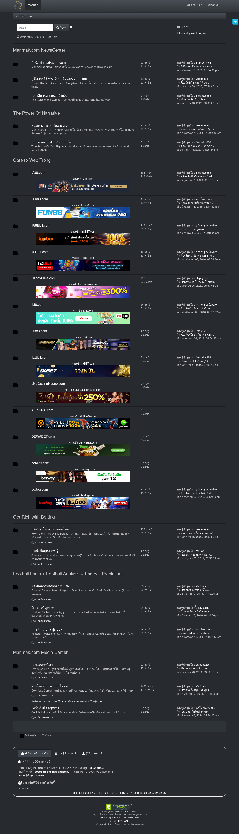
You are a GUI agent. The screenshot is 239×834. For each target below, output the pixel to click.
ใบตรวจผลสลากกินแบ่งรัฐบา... (198, 129)
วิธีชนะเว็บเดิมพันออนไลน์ (50, 529)
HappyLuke (202, 278)
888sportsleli (203, 62)
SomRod (48, 542)
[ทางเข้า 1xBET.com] (83, 370)
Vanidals (201, 586)
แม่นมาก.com (130, 811)
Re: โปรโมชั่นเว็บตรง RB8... (197, 334)
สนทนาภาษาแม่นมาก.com (50, 125)
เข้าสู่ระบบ (214, 5)
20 (141, 792)
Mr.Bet (41, 542)
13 (115, 792)
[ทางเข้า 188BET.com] (83, 238)
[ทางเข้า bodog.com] (83, 502)
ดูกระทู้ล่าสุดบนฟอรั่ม (31, 775)
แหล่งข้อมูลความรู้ (44, 550)
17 (130, 792)
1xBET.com (39, 357)
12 (112, 792)
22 (149, 792)
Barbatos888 (203, 95)
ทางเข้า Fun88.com (83, 205)
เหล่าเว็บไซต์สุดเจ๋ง (45, 707)
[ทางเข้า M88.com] (83, 186)
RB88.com (39, 330)
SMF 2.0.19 (104, 817)
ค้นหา (62, 27)
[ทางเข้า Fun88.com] (83, 212)
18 (134, 792)
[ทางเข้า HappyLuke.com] (83, 291)
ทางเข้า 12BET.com (83, 258)
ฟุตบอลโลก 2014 (53, 701)
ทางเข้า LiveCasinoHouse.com (83, 390)
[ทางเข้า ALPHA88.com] (83, 423)
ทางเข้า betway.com (83, 469)
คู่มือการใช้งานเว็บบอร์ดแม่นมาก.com (59, 78)
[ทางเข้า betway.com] (83, 476)
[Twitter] (235, 22)
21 (145, 792)
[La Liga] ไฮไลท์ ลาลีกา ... (196, 711)
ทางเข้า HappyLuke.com (83, 284)
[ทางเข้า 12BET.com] (83, 265)
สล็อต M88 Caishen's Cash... (198, 176)
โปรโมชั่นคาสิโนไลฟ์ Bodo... (198, 493)
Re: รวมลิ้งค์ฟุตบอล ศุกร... (196, 690)
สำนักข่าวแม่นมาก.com (48, 62)
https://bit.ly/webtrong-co (191, 33)
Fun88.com (39, 198)
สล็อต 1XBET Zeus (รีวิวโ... (197, 361)
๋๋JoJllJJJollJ (202, 608)
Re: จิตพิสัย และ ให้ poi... (195, 82)
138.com (37, 304)
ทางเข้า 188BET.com (83, 231)
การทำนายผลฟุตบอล (46, 629)
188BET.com (40, 225)
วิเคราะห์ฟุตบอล (43, 607)
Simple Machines (131, 817)
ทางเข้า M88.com (83, 178)
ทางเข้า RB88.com (83, 337)
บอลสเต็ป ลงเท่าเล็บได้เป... (196, 633)
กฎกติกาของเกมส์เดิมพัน (49, 95)
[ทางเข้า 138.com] (83, 318)
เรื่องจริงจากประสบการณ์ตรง (52, 141)
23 (153, 792)
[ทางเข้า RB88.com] (83, 344)
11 (108, 792)
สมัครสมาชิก (194, 5)
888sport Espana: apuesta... (197, 66)
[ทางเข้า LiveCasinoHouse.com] (83, 397)
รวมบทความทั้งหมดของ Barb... (199, 533)
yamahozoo (203, 664)
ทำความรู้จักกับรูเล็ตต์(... (195, 99)
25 (160, 792)
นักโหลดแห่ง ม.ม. (45, 678)
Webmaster (202, 79)
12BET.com (40, 251)
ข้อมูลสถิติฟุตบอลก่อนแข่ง (50, 585)
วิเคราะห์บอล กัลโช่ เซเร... (196, 611)
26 (164, 792)
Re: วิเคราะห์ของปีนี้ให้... (195, 590)
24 (156, 792)
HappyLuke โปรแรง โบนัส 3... (198, 282)
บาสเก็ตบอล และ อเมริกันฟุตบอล (84, 701)
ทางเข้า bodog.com (83, 495)
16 (126, 792)
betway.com (40, 462)
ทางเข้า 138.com (83, 310)
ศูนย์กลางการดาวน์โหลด (49, 686)
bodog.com (39, 489)
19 (138, 792)
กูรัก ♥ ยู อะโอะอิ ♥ (206, 225)
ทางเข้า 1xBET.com (83, 363)
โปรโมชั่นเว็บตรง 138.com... (197, 308)
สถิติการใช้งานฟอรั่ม (36, 753)
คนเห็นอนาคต (204, 199)
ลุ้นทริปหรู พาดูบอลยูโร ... (195, 229)
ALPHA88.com (42, 409)
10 (104, 792)
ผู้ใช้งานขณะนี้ (94, 753)
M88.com (38, 172)
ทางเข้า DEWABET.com (83, 442)
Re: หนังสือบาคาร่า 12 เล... (196, 554)
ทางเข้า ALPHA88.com (83, 416)
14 (119, 792)
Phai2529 (201, 331)
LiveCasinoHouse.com (48, 383)
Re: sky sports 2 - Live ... (195, 668)
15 (123, 792)
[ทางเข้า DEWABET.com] (83, 450)
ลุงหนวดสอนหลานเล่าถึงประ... (198, 146)
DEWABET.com (43, 436)
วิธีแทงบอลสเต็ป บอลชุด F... (197, 203)
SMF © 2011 (116, 817)
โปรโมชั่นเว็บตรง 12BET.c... (197, 255)
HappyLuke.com (43, 277)
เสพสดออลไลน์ (42, 664)
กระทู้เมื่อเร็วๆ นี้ (66, 753)
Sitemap (77, 792)
